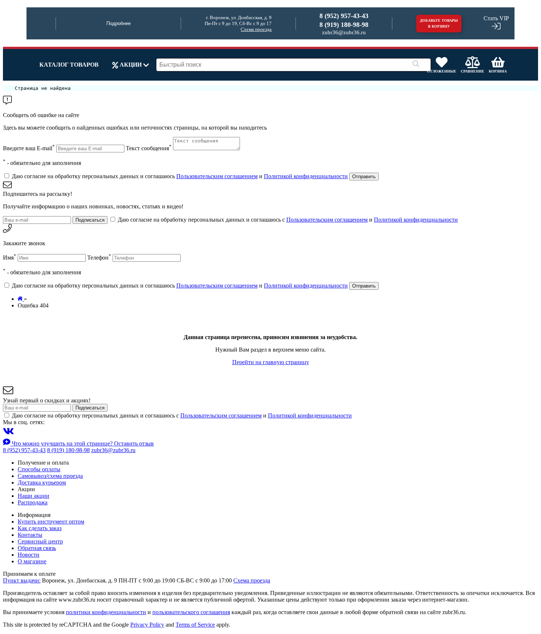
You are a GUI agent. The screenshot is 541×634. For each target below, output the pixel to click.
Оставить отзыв (134, 443)
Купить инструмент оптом (51, 521)
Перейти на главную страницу (270, 362)
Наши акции (33, 496)
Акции (130, 64)
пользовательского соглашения (191, 612)
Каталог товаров (69, 64)
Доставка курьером (42, 482)
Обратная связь (37, 548)
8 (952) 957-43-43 (343, 16)
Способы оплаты (39, 469)
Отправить (364, 176)
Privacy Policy (147, 624)
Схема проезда (256, 29)
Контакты (30, 535)
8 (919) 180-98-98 (343, 24)
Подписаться (90, 220)
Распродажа (32, 502)
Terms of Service (195, 624)
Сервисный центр (40, 541)
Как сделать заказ (39, 528)
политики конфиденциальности (106, 612)
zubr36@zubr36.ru (344, 32)
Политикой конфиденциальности (306, 176)
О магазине (32, 561)
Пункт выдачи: (21, 580)
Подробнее (118, 23)
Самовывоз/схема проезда (50, 476)
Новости (28, 555)
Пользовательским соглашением (217, 176)
